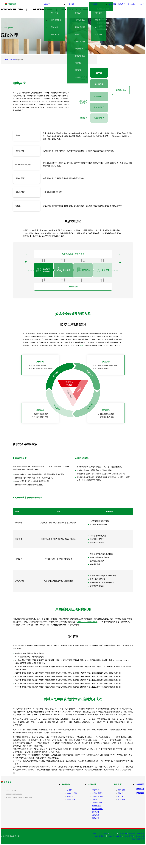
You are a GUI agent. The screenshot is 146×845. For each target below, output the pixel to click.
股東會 (120, 793)
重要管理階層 (97, 796)
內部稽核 (95, 812)
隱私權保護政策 (138, 839)
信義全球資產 (100, 836)
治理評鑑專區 (97, 809)
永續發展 (140, 784)
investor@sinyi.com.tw (14, 794)
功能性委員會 (97, 802)
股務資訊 (121, 790)
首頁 (7, 60)
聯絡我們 (140, 789)
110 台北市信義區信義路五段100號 (19, 797)
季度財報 (70, 796)
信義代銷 (123, 833)
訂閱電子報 (129, 836)
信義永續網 (140, 836)
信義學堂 (119, 836)
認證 (81, 345)
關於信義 (140, 793)
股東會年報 (71, 799)
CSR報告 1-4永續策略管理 (87, 622)
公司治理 (12, 60)
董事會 (94, 799)
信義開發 (132, 833)
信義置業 (140, 833)
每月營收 (70, 790)
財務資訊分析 (72, 793)
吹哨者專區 (96, 806)
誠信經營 (95, 818)
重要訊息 (95, 790)
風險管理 (95, 815)
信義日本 (114, 833)
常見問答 (121, 799)
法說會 (120, 796)
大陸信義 (105, 833)
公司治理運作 (97, 793)
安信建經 (110, 836)
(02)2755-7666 (11, 790)
